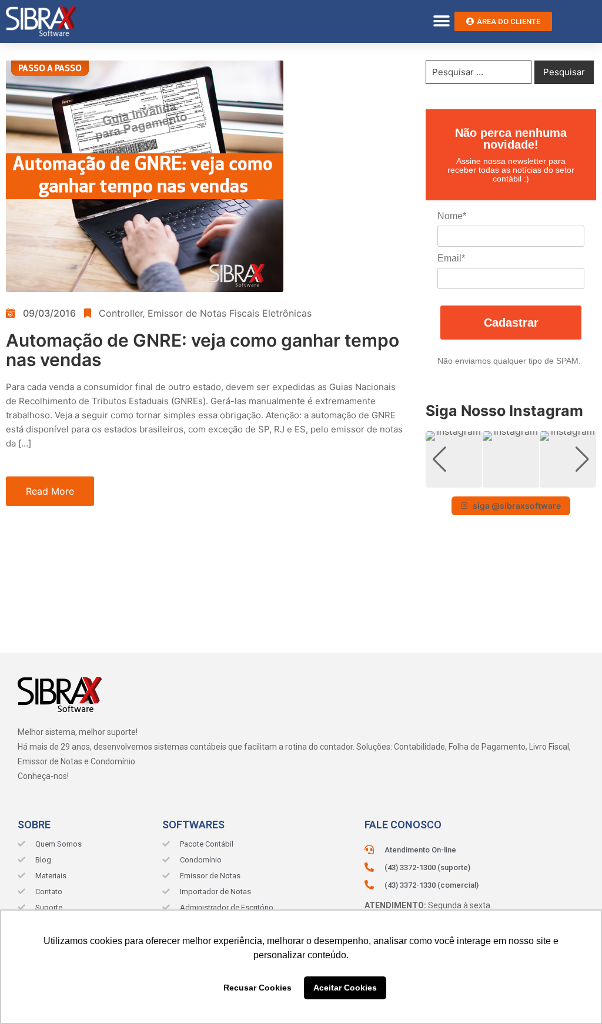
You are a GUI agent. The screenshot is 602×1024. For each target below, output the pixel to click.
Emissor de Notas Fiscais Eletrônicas (230, 313)
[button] (441, 21)
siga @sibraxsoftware (517, 506)
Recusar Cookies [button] (257, 987)
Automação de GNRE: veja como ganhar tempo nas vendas (202, 350)
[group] (454, 459)
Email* (451, 258)
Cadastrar (511, 322)
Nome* (451, 216)
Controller (121, 313)
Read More (50, 491)
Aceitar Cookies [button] (345, 987)
